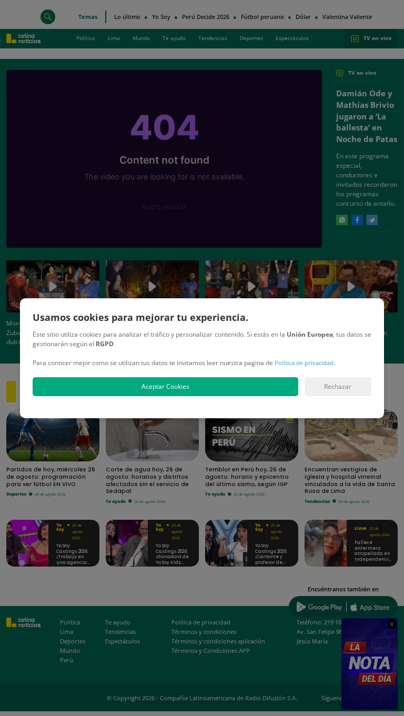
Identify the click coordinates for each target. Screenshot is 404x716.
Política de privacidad (304, 363)
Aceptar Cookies (165, 386)
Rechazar (337, 386)
